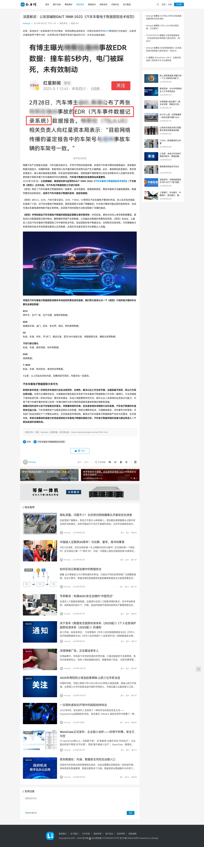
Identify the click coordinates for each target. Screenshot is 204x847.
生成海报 (101, 462)
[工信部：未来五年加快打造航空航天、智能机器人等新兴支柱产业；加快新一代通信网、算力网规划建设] (151, 156)
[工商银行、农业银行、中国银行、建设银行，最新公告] (151, 195)
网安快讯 (103, 4)
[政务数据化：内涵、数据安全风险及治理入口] (40, 768)
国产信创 (57, 4)
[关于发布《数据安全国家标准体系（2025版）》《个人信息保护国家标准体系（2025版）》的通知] (40, 632)
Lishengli (154, 838)
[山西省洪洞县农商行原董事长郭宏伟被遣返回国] (151, 130)
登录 (164, 4)
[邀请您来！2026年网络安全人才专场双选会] (151, 91)
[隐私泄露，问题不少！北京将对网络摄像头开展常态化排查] (40, 523)
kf (147, 57)
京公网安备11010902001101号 (105, 838)
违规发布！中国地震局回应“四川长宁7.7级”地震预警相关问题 (170, 182)
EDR (107, 30)
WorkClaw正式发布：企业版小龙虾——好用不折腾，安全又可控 (97, 734)
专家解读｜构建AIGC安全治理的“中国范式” (86, 596)
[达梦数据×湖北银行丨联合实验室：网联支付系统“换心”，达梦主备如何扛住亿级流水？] (151, 104)
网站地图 (132, 833)
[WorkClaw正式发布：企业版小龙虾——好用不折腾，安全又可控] (40, 740)
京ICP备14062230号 (129, 838)
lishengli (26, 23)
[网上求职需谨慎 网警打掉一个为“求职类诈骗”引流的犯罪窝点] (151, 78)
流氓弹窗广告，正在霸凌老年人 (79, 650)
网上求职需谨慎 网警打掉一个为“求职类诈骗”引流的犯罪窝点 (171, 78)
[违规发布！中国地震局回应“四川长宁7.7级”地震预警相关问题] (151, 182)
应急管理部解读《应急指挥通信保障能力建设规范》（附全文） (163, 38)
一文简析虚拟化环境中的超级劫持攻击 (83, 705)
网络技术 (92, 4)
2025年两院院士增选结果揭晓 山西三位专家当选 (90, 678)
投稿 (180, 4)
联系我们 (62, 833)
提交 (130, 813)
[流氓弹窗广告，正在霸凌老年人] (40, 659)
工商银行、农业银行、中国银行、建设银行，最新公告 (170, 195)
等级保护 (68, 4)
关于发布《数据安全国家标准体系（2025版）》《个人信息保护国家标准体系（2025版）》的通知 (98, 625)
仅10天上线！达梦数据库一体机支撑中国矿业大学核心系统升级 (170, 117)
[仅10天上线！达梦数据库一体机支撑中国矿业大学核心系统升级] (151, 117)
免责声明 (121, 833)
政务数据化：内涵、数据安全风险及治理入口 (87, 759)
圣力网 (85, 838)
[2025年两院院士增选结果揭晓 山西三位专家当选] (40, 686)
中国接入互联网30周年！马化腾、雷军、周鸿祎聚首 (92, 542)
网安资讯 (80, 4)
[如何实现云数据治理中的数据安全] (40, 578)
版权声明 (97, 833)
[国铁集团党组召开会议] (151, 169)
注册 (170, 4)
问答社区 (115, 4)
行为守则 (86, 833)
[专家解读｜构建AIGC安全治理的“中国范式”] (40, 604)
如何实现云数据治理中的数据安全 (80, 569)
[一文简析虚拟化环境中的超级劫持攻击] (40, 713)
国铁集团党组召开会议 (169, 166)
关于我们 (74, 833)
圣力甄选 (127, 4)
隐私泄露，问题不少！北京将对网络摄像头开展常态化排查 (96, 515)
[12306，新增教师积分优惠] (151, 143)
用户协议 (109, 833)
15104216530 (152, 35)
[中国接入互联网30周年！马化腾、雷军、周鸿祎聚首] (40, 550)
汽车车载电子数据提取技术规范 (110, 181)
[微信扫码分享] (109, 462)
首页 (47, 4)
